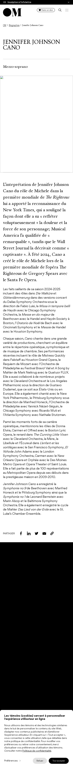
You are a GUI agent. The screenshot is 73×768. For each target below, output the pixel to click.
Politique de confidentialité (36, 750)
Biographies (14, 25)
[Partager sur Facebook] (21, 533)
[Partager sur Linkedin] (28, 533)
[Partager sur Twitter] (36, 533)
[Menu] (66, 10)
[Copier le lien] (52, 533)
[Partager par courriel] (44, 533)
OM (4, 25)
